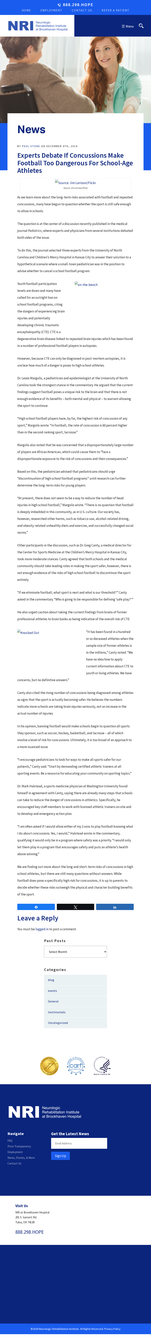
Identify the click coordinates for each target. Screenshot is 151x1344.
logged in (42, 929)
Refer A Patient (115, 10)
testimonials (56, 1012)
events (52, 991)
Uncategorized (58, 1023)
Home (26, 10)
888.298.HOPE (78, 5)
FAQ (9, 1140)
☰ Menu (128, 26)
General (53, 1001)
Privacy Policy (112, 1329)
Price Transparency (19, 1146)
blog (51, 980)
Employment (51, 10)
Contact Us (82, 10)
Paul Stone (31, 146)
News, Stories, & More (21, 1158)
